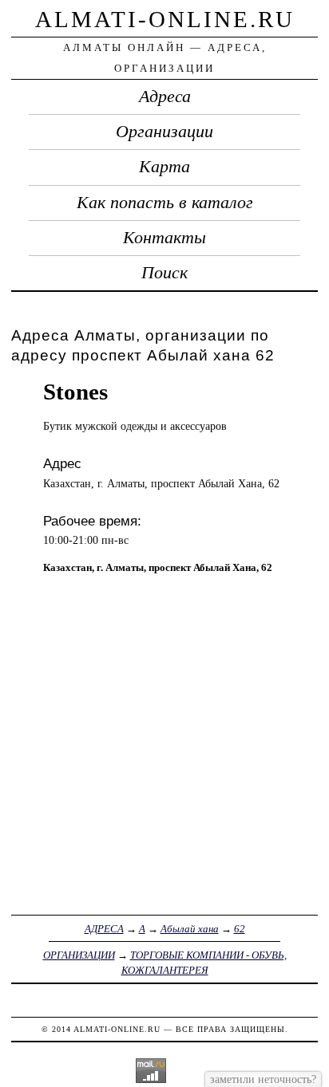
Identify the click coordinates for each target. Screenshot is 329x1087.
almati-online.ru (165, 19)
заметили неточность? (263, 1079)
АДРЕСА (104, 929)
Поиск (164, 272)
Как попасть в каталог (165, 202)
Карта (164, 166)
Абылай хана (190, 929)
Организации (164, 131)
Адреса (165, 96)
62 (239, 929)
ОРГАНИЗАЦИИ (79, 955)
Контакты (164, 237)
